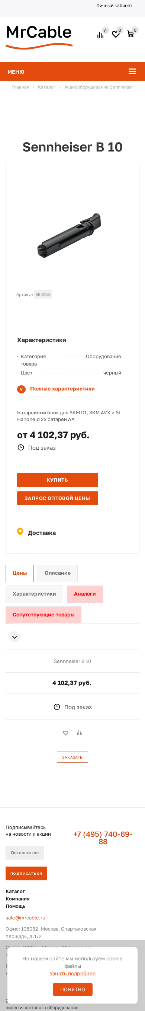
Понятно (72, 989)
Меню (16, 71)
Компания (18, 899)
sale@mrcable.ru (25, 918)
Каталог (15, 891)
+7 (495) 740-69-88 (102, 837)
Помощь (15, 906)
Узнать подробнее (72, 973)
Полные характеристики (62, 388)
